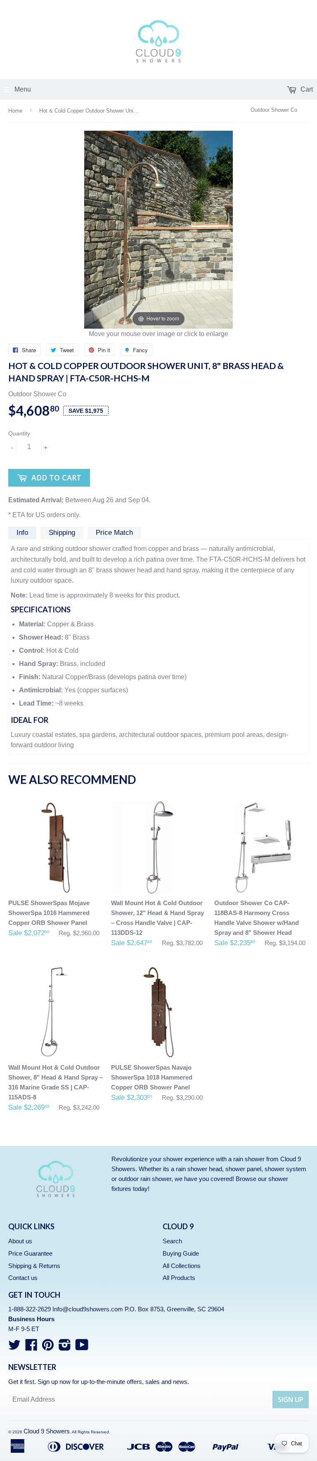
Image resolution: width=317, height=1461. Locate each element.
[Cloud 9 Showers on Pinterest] (48, 1347)
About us (20, 1241)
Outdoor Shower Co (274, 110)
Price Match (114, 532)
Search (172, 1241)
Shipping (62, 532)
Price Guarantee (30, 1253)
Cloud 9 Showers (47, 1431)
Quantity (19, 433)
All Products (179, 1277)
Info (22, 532)
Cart (306, 89)
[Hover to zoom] (158, 229)
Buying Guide (181, 1253)
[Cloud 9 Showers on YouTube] (82, 1347)
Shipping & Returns (34, 1265)
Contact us (23, 1277)
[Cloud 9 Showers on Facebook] (31, 1347)
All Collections (182, 1265)
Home (15, 111)
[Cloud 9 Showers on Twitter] (14, 1347)
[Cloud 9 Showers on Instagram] (65, 1347)
